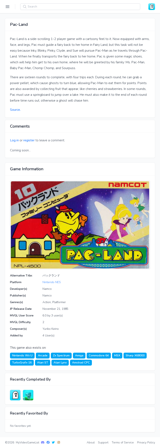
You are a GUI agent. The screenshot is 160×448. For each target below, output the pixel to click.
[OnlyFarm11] (15, 395)
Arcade (43, 355)
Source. (15, 109)
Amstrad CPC (81, 363)
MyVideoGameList (27, 442)
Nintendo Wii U (22, 355)
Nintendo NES (51, 282)
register (29, 140)
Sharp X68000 (135, 355)
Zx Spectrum (61, 355)
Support (103, 442)
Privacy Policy (146, 442)
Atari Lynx (60, 363)
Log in (14, 140)
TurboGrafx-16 (22, 363)
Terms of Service (123, 442)
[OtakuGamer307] (28, 395)
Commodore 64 (99, 355)
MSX (117, 355)
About (91, 442)
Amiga (79, 355)
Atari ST (42, 363)
